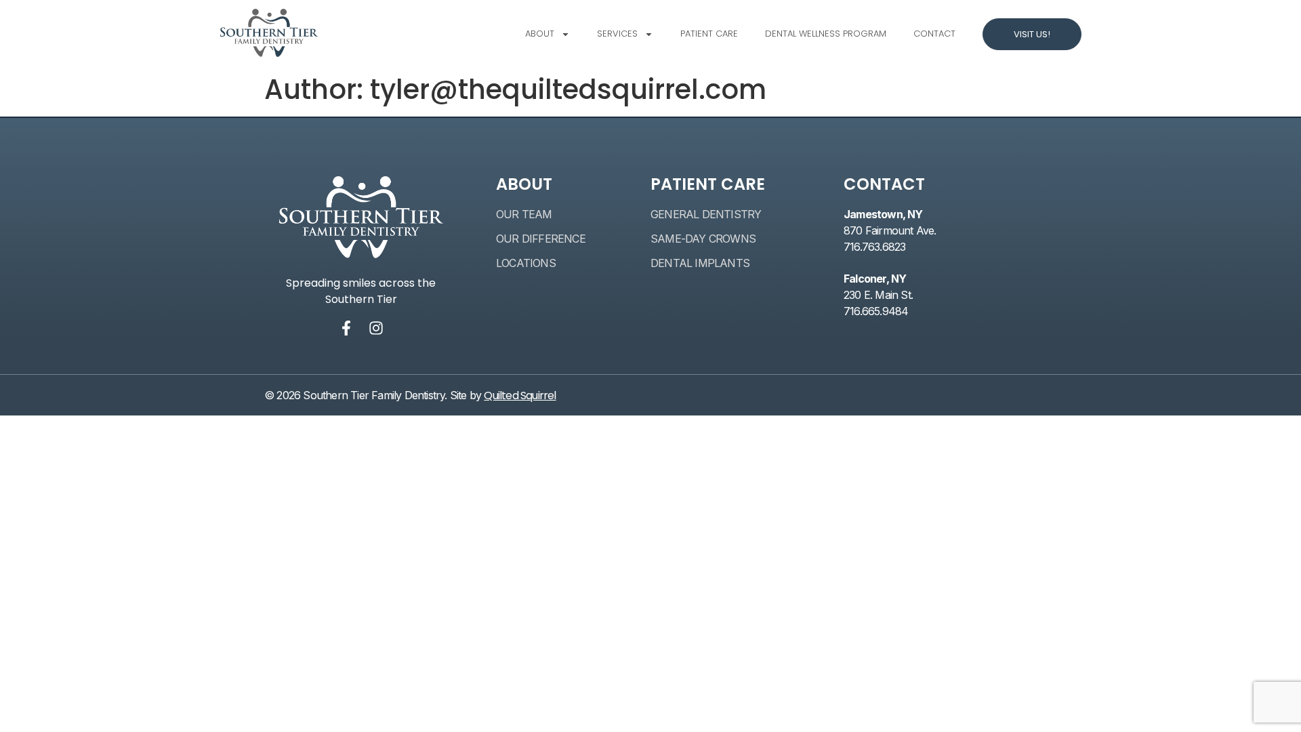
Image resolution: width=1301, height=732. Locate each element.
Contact (934, 33)
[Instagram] (376, 328)
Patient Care (709, 33)
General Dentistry (705, 214)
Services (617, 33)
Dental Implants (699, 263)
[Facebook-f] (346, 328)
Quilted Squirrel (520, 395)
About (539, 33)
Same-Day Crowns (703, 238)
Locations (526, 263)
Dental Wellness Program (825, 33)
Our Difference (540, 238)
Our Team (524, 214)
